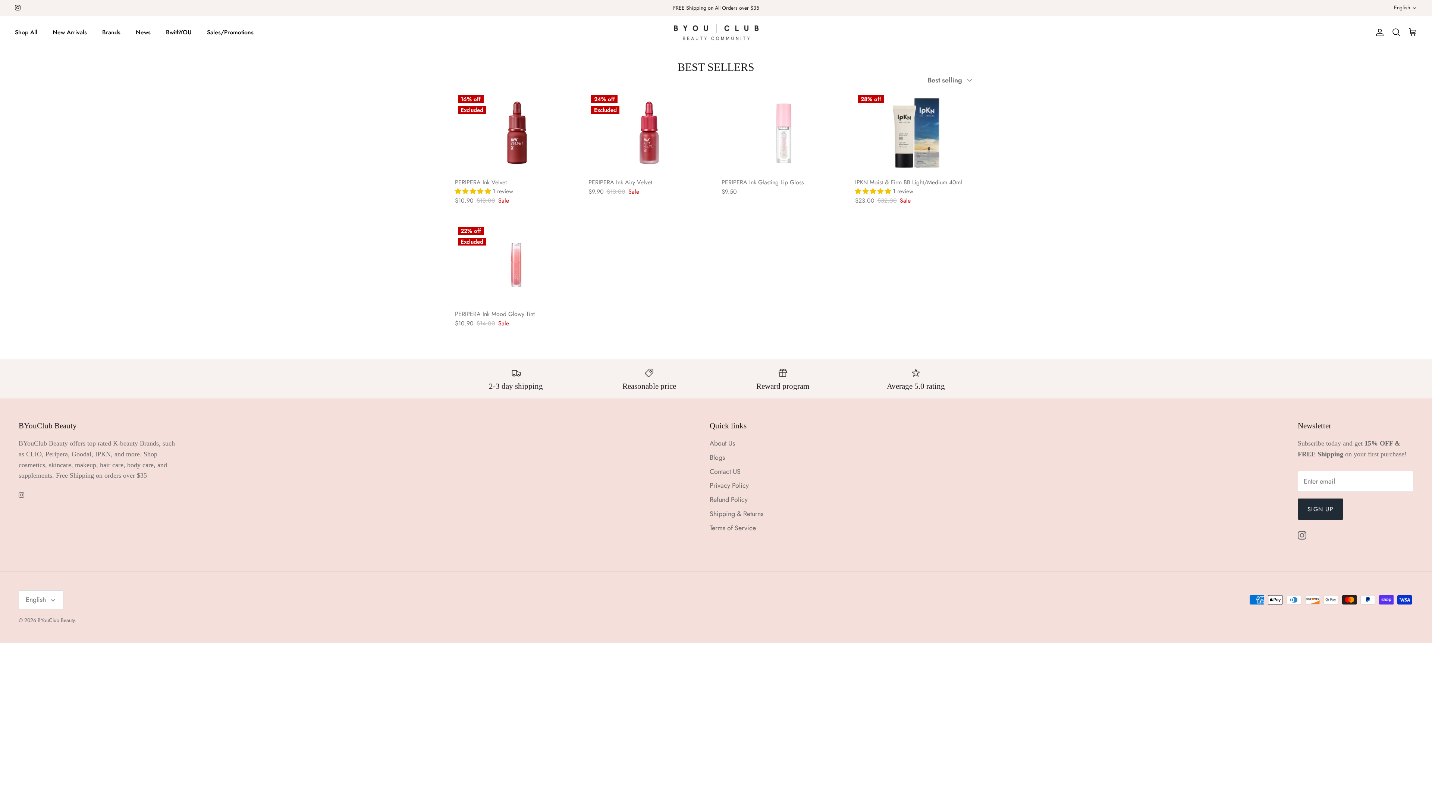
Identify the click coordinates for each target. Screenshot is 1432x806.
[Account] (1378, 32)
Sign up (1320, 509)
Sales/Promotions (230, 32)
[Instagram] (18, 7)
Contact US (725, 472)
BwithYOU (179, 32)
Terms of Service (733, 528)
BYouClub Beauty (56, 620)
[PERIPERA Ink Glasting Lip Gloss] (783, 133)
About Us (722, 443)
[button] (474, 191)
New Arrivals (70, 32)
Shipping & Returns (736, 514)
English (1402, 7)
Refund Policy (729, 499)
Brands (111, 32)
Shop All (26, 32)
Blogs (717, 457)
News (143, 32)
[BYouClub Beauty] (716, 32)
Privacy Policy (729, 485)
